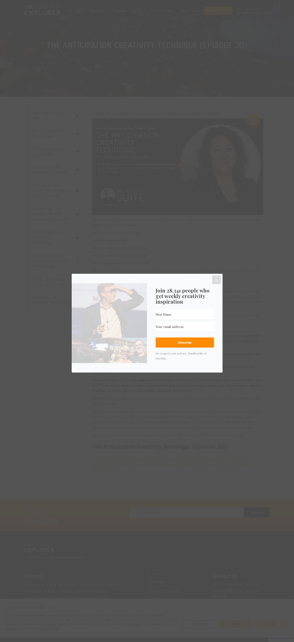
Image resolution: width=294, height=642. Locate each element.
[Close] (216, 279)
